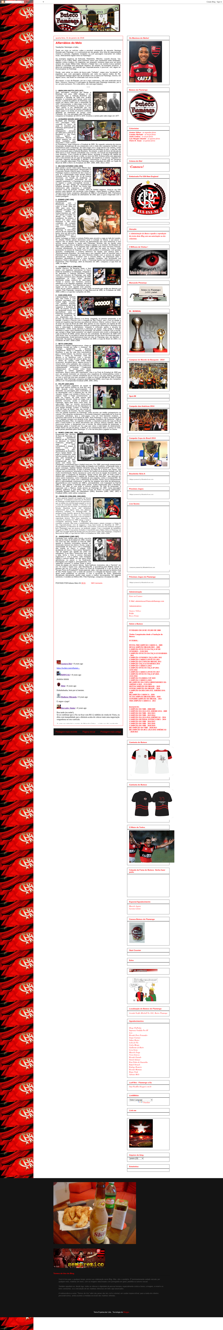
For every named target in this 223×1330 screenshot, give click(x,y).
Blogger (126, 1312)
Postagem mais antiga (111, 732)
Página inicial (89, 732)
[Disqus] (88, 622)
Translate (146, 1102)
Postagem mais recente (66, 732)
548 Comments (96, 583)
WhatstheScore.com (147, 479)
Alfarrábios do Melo (69, 42)
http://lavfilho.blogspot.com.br (140, 1086)
